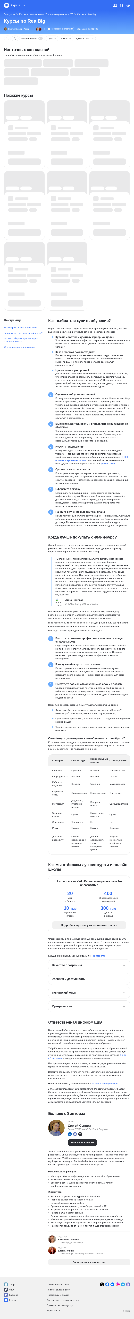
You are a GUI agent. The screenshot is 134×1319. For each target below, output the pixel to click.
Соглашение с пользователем (63, 1300)
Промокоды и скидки (58, 1295)
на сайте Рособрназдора (105, 1083)
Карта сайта (53, 1310)
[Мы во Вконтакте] (112, 1284)
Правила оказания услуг (60, 1305)
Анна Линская (74, 600)
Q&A (11, 1289)
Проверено (62, 29)
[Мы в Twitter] (102, 1284)
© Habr (126, 1311)
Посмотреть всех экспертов (89, 1262)
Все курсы (9, 14)
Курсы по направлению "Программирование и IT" (46, 14)
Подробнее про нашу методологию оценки (89, 925)
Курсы (12, 1300)
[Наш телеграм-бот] (128, 1284)
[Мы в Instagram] (118, 1284)
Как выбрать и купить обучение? (21, 327)
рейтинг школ (108, 463)
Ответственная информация (19, 347)
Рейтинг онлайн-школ (58, 1289)
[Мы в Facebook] (107, 1284)
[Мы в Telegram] (123, 1284)
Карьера (13, 1295)
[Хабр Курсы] (12, 5)
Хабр (12, 1284)
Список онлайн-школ (58, 1284)
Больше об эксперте (82, 1142)
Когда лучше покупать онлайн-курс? (23, 333)
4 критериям (98, 955)
